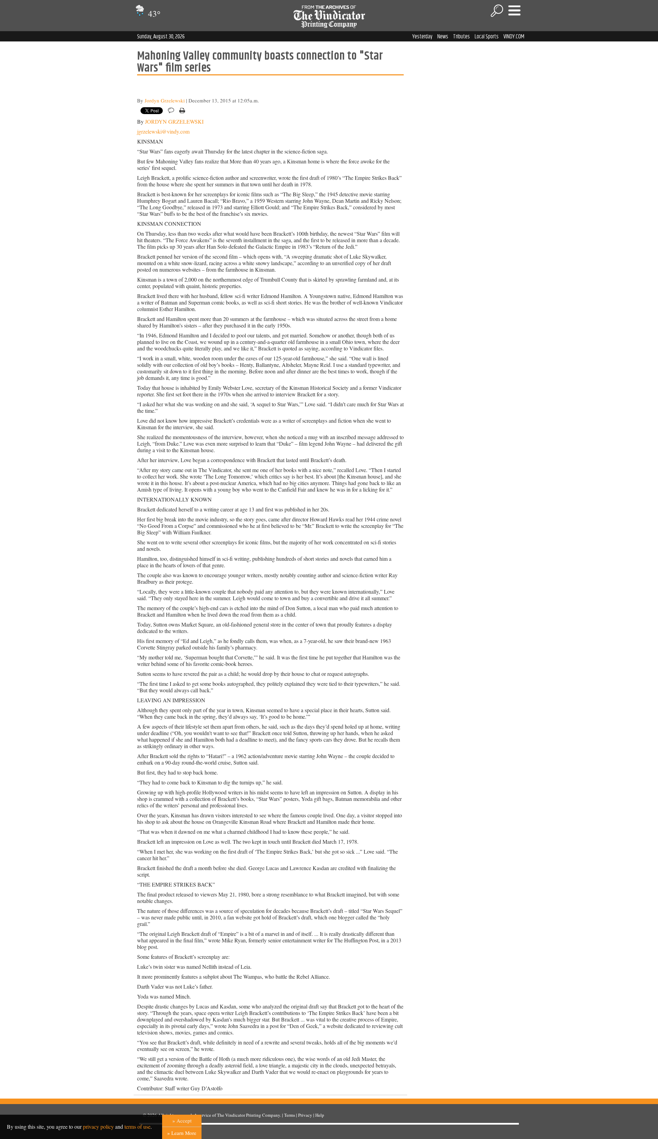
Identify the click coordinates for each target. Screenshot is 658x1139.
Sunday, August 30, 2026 (161, 36)
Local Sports (487, 36)
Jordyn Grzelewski (165, 100)
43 (153, 13)
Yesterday (422, 36)
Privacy (305, 1115)
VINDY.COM (513, 36)
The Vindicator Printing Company (248, 1115)
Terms (289, 1115)
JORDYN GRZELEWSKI (174, 121)
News (442, 36)
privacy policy (98, 1126)
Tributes (461, 36)
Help (319, 1115)
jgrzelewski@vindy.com (163, 131)
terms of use (137, 1126)
